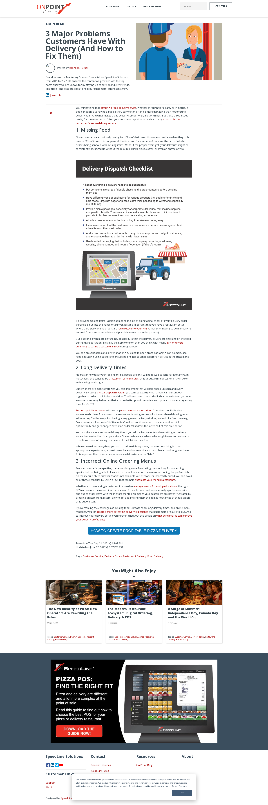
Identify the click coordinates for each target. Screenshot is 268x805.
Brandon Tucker (78, 68)
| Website (55, 95)
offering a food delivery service (118, 108)
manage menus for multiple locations (155, 486)
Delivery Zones (113, 556)
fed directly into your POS (132, 328)
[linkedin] (51, 113)
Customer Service (93, 556)
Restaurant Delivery (134, 556)
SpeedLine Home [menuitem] (152, 6)
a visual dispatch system (111, 392)
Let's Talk (220, 6)
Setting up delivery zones (90, 410)
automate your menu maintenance (155, 480)
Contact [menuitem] (130, 6)
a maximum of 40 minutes (124, 378)
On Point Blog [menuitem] (144, 765)
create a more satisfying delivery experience (122, 511)
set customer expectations (136, 410)
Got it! (182, 793)
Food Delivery (155, 556)
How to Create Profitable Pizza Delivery (134, 531)
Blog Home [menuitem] (112, 6)
